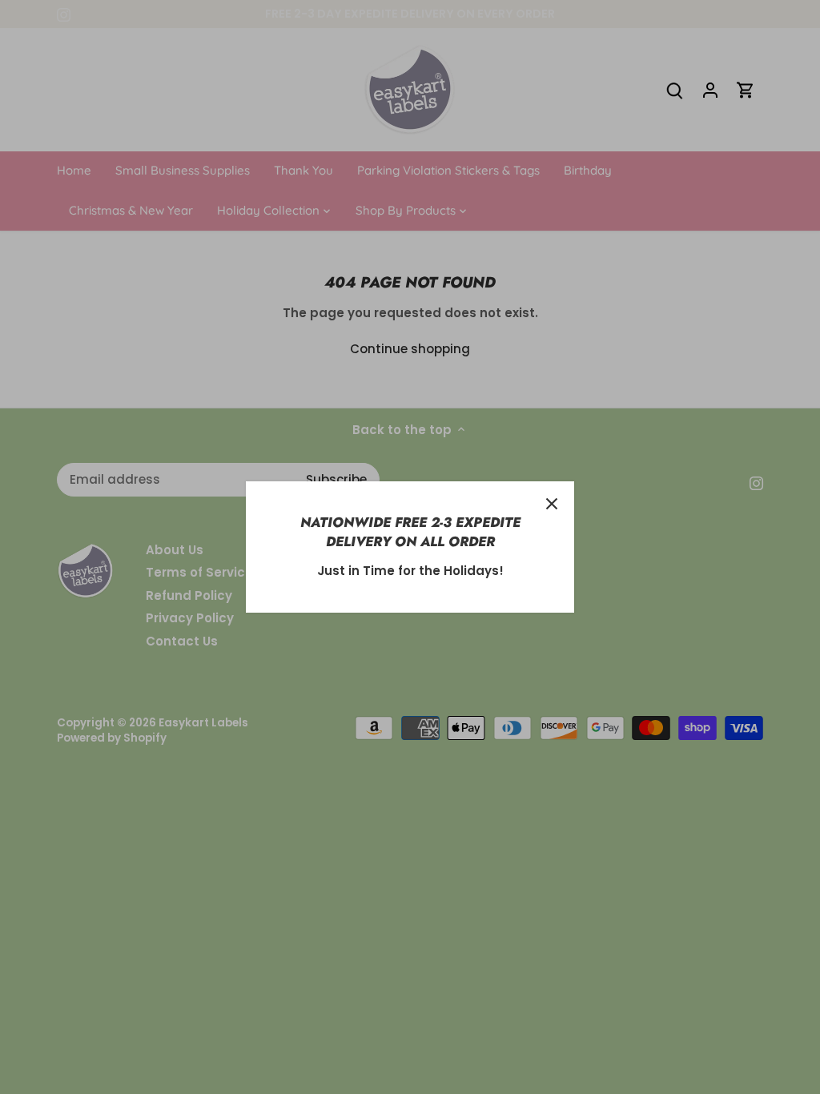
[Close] (551, 503)
